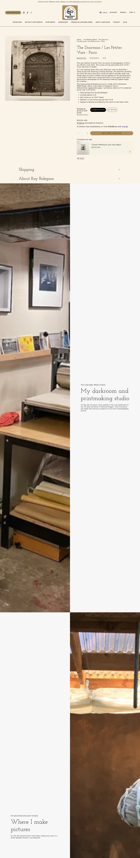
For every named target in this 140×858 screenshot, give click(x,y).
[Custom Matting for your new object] (83, 148)
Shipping (80, 123)
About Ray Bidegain (36, 179)
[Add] (130, 151)
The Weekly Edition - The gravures (96, 39)
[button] (50, 22)
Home (79, 39)
